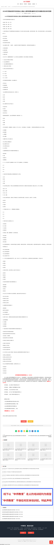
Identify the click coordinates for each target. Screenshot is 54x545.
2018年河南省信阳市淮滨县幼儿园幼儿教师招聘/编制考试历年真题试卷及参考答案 (27, 11)
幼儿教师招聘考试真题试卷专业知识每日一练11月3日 (11, 509)
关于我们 (23, 532)
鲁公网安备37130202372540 (5, 544)
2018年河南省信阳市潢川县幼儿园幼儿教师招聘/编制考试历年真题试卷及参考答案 (14, 436)
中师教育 (27, 1)
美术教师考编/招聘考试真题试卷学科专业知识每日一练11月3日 (12, 514)
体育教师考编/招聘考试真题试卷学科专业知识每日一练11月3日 (12, 516)
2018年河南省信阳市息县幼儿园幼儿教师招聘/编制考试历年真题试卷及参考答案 (39, 436)
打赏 (30, 421)
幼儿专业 (29, 13)
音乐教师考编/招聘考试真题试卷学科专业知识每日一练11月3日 (12, 512)
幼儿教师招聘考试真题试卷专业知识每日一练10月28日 (11, 518)
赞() (23, 421)
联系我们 (31, 532)
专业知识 (9, 6)
